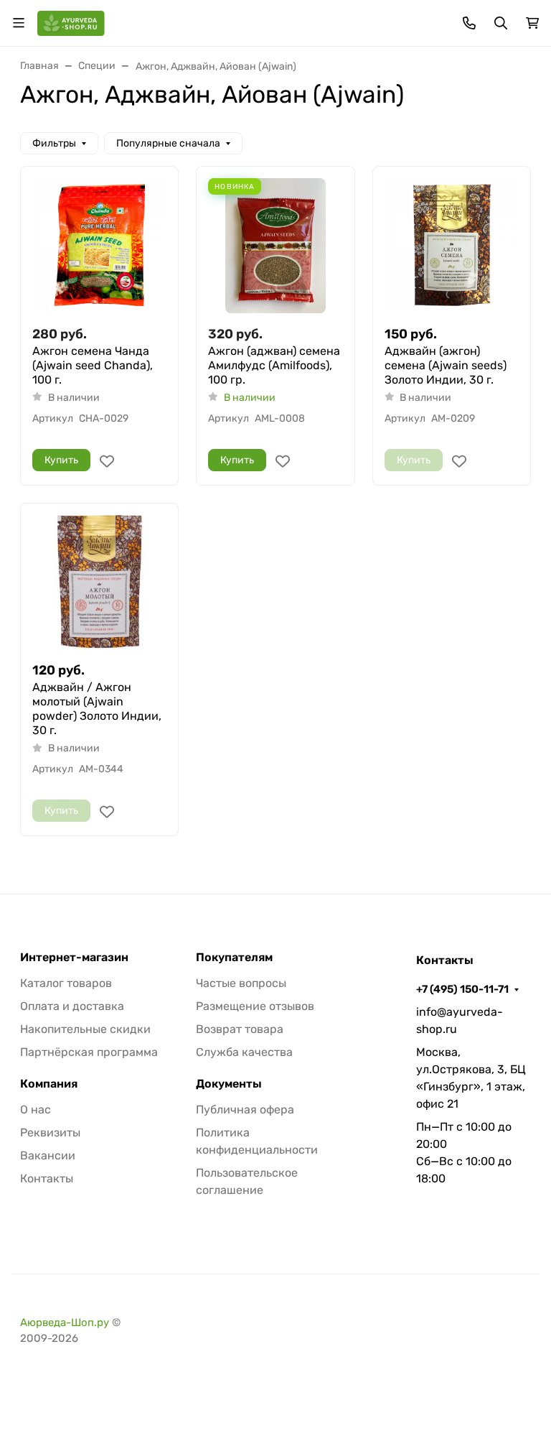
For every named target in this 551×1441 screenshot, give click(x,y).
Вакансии (47, 1155)
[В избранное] (107, 461)
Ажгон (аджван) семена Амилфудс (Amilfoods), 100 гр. (274, 365)
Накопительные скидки (85, 1029)
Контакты (46, 1178)
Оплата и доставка (72, 1006)
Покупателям (234, 957)
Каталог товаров (66, 983)
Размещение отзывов (255, 1006)
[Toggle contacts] (469, 22)
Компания (48, 1084)
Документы (229, 1084)
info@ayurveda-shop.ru (459, 1020)
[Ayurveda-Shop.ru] (71, 21)
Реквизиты (50, 1132)
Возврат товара (239, 1029)
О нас (35, 1109)
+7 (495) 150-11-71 (462, 989)
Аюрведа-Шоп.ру (64, 1322)
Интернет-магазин (74, 957)
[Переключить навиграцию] (19, 22)
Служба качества (244, 1052)
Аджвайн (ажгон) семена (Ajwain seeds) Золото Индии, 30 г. (446, 365)
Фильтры (54, 143)
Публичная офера (245, 1109)
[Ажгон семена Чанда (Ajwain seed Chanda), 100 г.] (99, 245)
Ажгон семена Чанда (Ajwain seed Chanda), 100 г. (92, 365)
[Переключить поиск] (501, 22)
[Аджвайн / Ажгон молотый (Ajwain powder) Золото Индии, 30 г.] (99, 582)
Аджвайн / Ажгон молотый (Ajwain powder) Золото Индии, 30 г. (96, 708)
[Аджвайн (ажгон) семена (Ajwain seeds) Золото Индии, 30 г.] (452, 245)
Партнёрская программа (89, 1052)
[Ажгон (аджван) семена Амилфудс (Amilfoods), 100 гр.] (275, 245)
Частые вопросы (241, 983)
